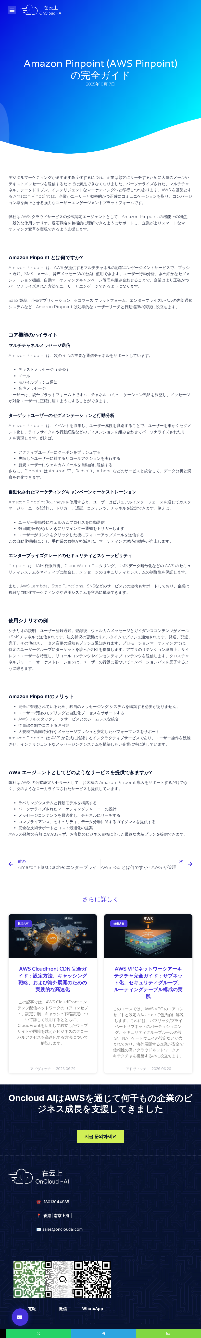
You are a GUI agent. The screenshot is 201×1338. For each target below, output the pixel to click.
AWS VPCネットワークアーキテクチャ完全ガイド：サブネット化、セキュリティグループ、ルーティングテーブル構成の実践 (148, 982)
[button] (12, 10)
